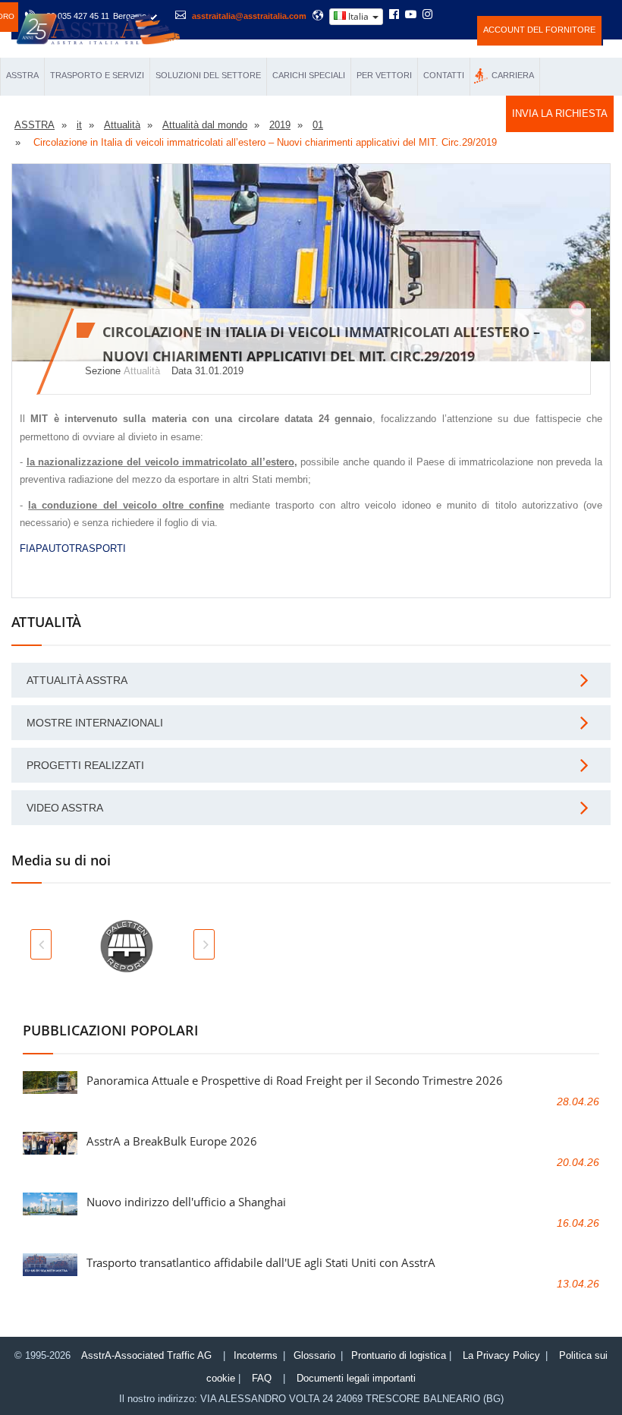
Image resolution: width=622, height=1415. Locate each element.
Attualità (142, 371)
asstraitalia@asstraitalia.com (249, 15)
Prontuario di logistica (398, 1355)
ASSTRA (22, 75)
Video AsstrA (65, 808)
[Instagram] (427, 15)
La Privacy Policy (501, 1355)
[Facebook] (394, 15)
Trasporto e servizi (97, 75)
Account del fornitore (539, 29)
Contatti (443, 75)
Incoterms (256, 1355)
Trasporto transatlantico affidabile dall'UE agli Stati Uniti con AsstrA (260, 1262)
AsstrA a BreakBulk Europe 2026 (171, 1141)
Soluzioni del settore (208, 75)
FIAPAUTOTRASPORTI (73, 548)
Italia (358, 16)
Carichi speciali (308, 75)
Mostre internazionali (95, 723)
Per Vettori (384, 75)
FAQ (262, 1378)
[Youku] (466, 14)
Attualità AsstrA (77, 680)
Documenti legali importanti (356, 1378)
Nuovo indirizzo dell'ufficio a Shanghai (186, 1201)
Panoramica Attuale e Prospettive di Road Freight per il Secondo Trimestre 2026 (294, 1080)
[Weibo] (445, 14)
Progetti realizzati (85, 765)
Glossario (314, 1355)
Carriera (513, 75)
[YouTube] (410, 15)
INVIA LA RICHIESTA (560, 113)
